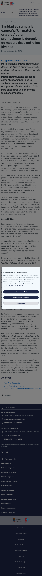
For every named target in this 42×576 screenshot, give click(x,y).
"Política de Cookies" (16, 286)
